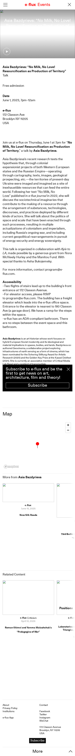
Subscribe (37, 385)
